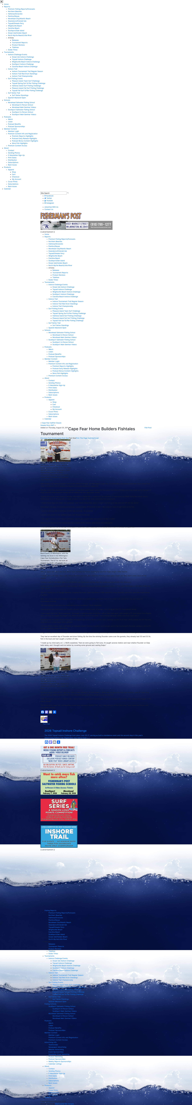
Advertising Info (50, 1042)
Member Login (13, 131)
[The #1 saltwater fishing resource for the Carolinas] (61, 216)
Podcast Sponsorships (16, 126)
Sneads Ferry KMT (47, 425)
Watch (10, 119)
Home (6, 4)
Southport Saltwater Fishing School (21, 110)
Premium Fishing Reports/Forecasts (21, 9)
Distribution (12, 160)
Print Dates (12, 158)
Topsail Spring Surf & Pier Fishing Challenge (28, 83)
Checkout (15, 177)
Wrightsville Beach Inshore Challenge (26, 62)
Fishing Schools (50, 1004)
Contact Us (48, 209)
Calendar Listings (55, 1064)
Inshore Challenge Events (17, 55)
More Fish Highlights (20, 143)
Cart (13, 174)
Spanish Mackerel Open (17, 98)
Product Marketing (55, 1057)
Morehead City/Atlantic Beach (19, 19)
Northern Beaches (15, 11)
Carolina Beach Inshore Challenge (24, 67)
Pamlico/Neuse (13, 16)
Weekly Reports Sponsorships (59, 1061)
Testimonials (53, 1045)
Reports (7, 7)
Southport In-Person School (22, 112)
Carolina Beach (13, 28)
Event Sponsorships (56, 1052)
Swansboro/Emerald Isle (17, 21)
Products (7, 167)
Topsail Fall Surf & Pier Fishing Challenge (27, 91)
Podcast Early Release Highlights (24, 138)
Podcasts (7, 117)
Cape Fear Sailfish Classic (51, 423)
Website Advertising (56, 1049)
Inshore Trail (12, 69)
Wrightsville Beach (15, 26)
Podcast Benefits (14, 124)
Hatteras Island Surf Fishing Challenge (26, 86)
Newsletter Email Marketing (58, 1054)
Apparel (11, 170)
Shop (14, 172)
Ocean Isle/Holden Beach (17, 33)
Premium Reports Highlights (22, 136)
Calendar (7, 189)
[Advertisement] (59, 866)
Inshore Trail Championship (22, 76)
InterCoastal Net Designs (64, 1104)
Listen (10, 122)
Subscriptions (13, 162)
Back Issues (12, 165)
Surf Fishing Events (15, 79)
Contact (11, 150)
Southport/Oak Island (16, 31)
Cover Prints (12, 182)
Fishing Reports (50, 910)
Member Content (10, 129)
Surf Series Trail (14, 93)
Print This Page (81, 438)
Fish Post (148, 428)
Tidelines (15, 47)
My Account (16, 179)
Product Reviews (18, 45)
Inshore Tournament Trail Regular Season (27, 71)
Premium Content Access (17, 146)
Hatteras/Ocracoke (15, 14)
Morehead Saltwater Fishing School (21, 102)
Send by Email (93, 438)
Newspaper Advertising (57, 1047)
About (6, 148)
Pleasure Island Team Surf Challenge (26, 81)
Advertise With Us (51, 207)
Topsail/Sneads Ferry (16, 23)
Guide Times (12, 50)
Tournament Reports (20, 43)
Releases (15, 40)
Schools (7, 100)
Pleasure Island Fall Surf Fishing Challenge (28, 88)
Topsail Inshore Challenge (21, 59)
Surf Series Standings (20, 95)
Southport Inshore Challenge (23, 64)
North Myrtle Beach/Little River (20, 35)
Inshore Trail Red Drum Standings (24, 74)
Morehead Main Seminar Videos (24, 107)
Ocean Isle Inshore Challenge (23, 57)
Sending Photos (14, 153)
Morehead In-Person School (22, 105)
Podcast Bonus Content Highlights (25, 141)
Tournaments (9, 52)
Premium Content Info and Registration (23, 134)
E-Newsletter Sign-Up (16, 155)
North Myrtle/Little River (57, 939)
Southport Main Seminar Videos (24, 114)
